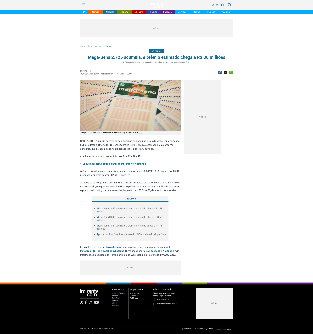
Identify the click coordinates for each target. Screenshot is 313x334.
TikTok (96, 250)
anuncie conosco (224, 329)
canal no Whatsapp (113, 250)
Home (82, 46)
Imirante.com (113, 247)
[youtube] (96, 302)
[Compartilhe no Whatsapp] (231, 72)
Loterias (108, 46)
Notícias (110, 12)
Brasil (90, 46)
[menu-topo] (83, 4)
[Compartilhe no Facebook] (220, 72)
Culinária (115, 298)
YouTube (225, 12)
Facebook (154, 250)
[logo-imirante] (156, 5)
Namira (95, 12)
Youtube (167, 250)
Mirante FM (134, 296)
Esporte (124, 12)
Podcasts (168, 12)
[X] (81, 302)
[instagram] (90, 302)
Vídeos (114, 303)
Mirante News (135, 293)
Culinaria (139, 12)
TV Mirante (134, 298)
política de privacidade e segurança (197, 328)
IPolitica (153, 12)
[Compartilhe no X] (225, 72)
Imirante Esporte (118, 293)
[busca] (229, 4)
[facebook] (85, 302)
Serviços (182, 12)
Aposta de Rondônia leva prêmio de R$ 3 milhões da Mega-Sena (131, 234)
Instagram (86, 250)
